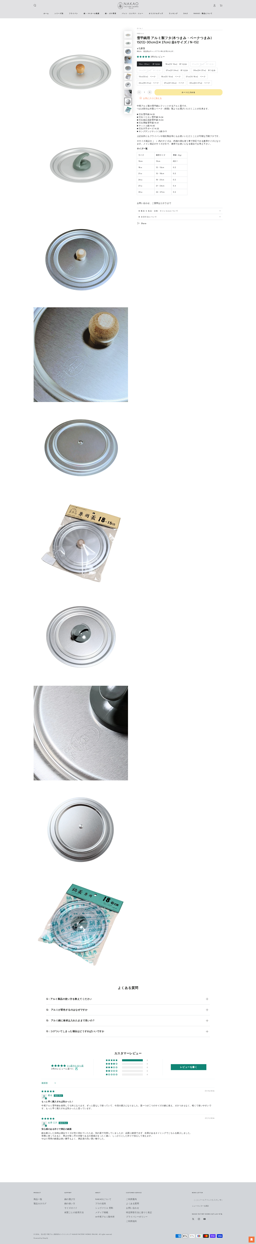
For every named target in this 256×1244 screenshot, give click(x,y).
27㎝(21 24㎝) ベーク (174, 83)
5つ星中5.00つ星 (75, 1065)
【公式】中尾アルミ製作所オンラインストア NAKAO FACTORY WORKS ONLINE (69, 1234)
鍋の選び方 (69, 1199)
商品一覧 (38, 1199)
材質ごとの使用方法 (74, 1212)
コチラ (163, 203)
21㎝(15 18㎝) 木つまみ (203, 64)
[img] (48, 1091)
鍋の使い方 (69, 1203)
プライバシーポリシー (137, 1216)
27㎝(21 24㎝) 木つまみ (177, 71)
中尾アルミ (140, 33)
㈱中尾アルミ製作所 (105, 1216)
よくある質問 (132, 1203)
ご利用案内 (131, 1199)
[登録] (221, 1200)
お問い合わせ (132, 1207)
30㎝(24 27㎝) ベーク (199, 83)
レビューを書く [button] (188, 1067)
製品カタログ (40, 1203)
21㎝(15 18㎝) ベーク (196, 77)
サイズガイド (70, 1207)
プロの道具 (100, 1203)
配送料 (146, 51)
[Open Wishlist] (252, 1240)
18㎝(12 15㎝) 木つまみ (176, 64)
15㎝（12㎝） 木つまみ (149, 64)
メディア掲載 (101, 1212)
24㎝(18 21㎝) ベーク (149, 83)
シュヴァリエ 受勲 (104, 1207)
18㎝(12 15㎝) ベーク (171, 77)
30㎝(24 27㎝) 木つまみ (204, 71)
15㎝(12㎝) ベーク (147, 77)
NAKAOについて (103, 1199)
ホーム (139, 28)
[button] (35, 5)
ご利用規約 (131, 1221)
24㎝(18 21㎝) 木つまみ (150, 71)
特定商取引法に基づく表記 (139, 1212)
